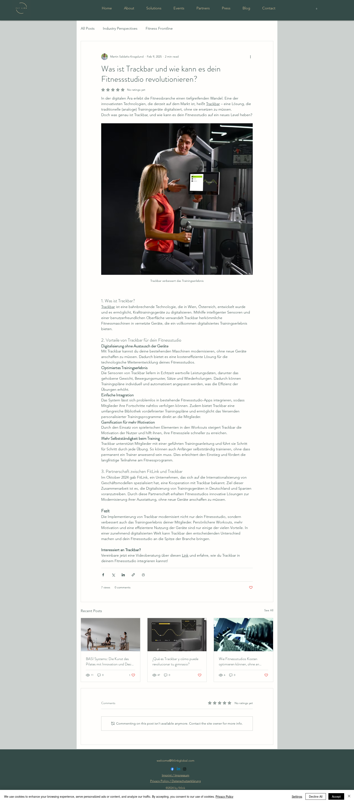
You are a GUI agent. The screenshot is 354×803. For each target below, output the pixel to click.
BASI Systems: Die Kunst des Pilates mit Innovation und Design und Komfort (110, 661)
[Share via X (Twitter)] (113, 575)
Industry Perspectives (120, 28)
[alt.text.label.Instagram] (185, 769)
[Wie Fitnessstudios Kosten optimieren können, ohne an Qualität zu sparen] (243, 634)
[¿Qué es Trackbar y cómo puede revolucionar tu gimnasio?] (177, 634)
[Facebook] (172, 769)
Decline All (315, 796)
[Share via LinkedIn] (123, 575)
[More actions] (250, 56)
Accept (336, 796)
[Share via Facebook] (103, 575)
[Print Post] (143, 575)
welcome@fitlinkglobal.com (175, 760)
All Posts (88, 28)
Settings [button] (297, 796)
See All (268, 610)
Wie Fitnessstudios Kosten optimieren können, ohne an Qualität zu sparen (239, 661)
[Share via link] (133, 575)
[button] (316, 8)
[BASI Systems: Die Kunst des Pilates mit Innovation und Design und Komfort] (110, 634)
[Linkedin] (178, 769)
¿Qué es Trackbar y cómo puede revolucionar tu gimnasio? (175, 661)
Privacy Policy (224, 796)
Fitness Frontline (159, 28)
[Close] (349, 796)
